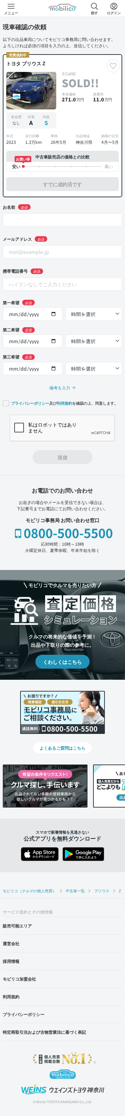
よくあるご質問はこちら (62, 748)
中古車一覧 (75, 890)
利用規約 (64, 403)
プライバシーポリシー (30, 403)
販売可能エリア (17, 925)
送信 (62, 457)
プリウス (101, 890)
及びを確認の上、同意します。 (64, 403)
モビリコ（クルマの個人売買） (29, 890)
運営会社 (11, 943)
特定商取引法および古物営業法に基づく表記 (44, 1032)
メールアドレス (23, 239)
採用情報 (11, 961)
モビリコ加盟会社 (19, 979)
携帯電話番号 (21, 271)
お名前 (15, 207)
